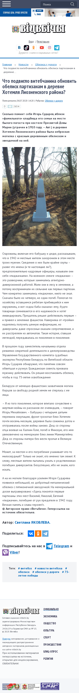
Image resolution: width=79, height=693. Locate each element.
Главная (7, 64)
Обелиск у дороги (46, 64)
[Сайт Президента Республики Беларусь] (11, 689)
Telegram (61, 545)
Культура (48, 630)
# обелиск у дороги (46, 572)
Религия (48, 658)
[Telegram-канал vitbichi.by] (56, 49)
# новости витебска (49, 568)
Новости (23, 64)
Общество (49, 623)
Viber (14, 552)
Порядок (6, 638)
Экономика (50, 616)
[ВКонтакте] (31, 533)
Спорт (47, 637)
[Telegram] (45, 533)
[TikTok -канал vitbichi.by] (26, 49)
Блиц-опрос (50, 651)
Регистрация (43, 41)
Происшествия (52, 644)
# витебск (25, 568)
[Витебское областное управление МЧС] (50, 689)
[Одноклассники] (38, 533)
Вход (31, 41)
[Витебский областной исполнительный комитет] (31, 689)
